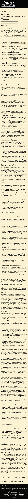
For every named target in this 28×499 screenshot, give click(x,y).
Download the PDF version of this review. (11, 16)
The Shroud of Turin (16, 8)
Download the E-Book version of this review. (9, 21)
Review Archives (7, 8)
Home (2, 8)
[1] (5, 80)
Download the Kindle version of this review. (9, 23)
